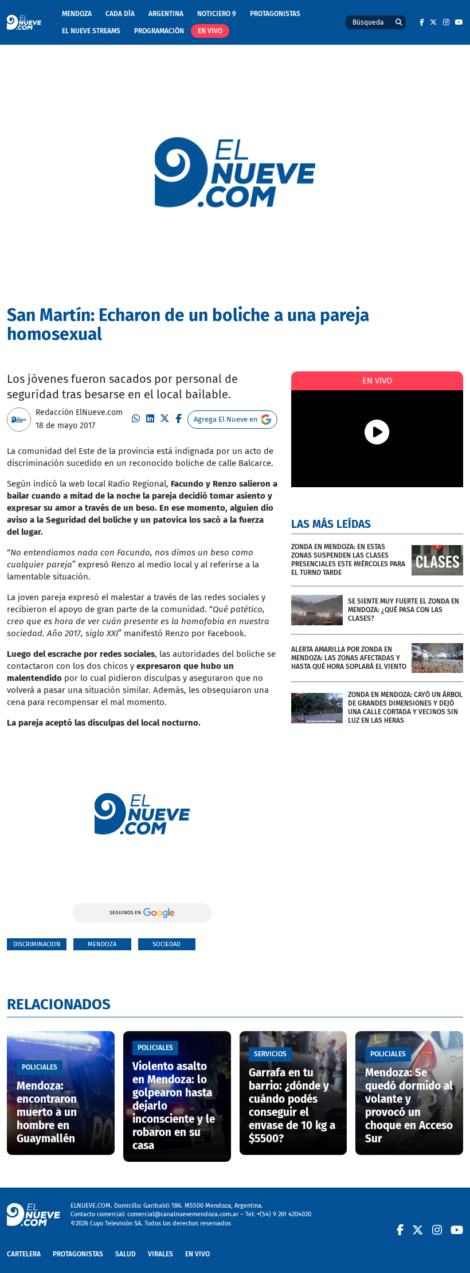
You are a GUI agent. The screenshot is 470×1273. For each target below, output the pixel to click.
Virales (160, 1254)
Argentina (165, 14)
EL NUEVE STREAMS (91, 31)
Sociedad (166, 944)
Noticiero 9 (216, 14)
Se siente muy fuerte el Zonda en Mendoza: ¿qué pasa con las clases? (403, 609)
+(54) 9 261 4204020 (284, 1214)
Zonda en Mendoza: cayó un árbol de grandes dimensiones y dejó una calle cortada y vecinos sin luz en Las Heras (405, 707)
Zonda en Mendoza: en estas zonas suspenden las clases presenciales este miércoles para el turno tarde (348, 560)
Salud (125, 1254)
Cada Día (120, 14)
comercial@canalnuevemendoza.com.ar (182, 1214)
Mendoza (77, 14)
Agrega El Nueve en (226, 419)
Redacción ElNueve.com (79, 412)
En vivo (210, 31)
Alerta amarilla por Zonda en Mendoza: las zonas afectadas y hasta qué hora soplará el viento (348, 658)
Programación (159, 31)
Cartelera (24, 1254)
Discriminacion (37, 944)
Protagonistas (275, 14)
